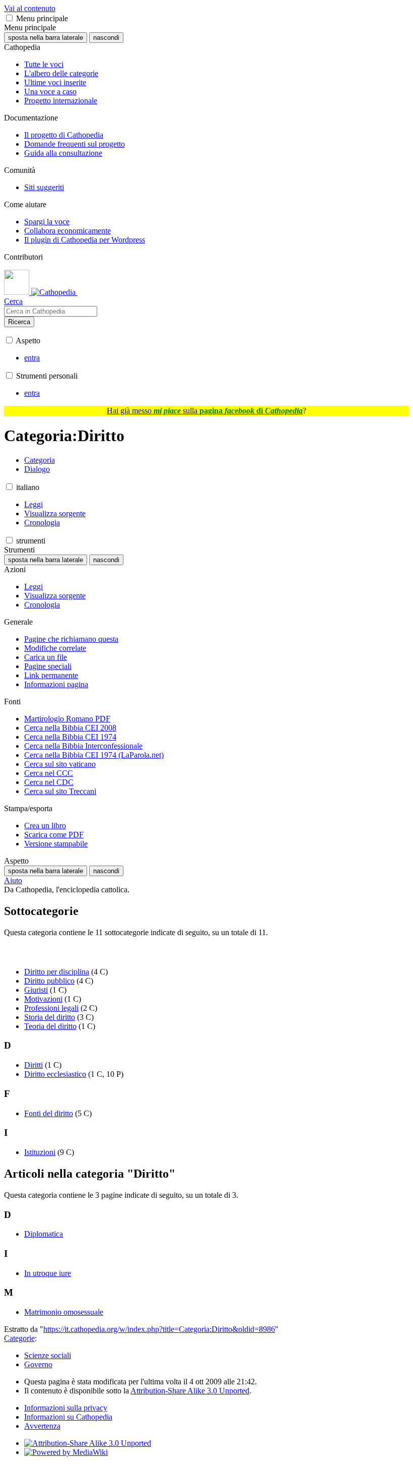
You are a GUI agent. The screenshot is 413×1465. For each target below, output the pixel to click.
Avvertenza (42, 1426)
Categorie (19, 1338)
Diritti (33, 1065)
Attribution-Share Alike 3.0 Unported (189, 1390)
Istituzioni (39, 1152)
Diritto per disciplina (56, 971)
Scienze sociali (47, 1355)
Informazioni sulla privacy (65, 1407)
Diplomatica (43, 1234)
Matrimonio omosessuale (63, 1312)
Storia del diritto (49, 1017)
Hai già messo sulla (205, 410)
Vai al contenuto (29, 8)
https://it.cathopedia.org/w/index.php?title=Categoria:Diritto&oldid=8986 (159, 1329)
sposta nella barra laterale (45, 37)
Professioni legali (51, 1008)
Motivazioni (43, 999)
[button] (9, 18)
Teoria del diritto (50, 1026)
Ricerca (19, 322)
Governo (38, 1364)
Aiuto (13, 880)
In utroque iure (47, 1273)
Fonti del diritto (48, 1113)
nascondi (106, 37)
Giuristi (36, 990)
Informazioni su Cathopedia (68, 1417)
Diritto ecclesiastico (55, 1074)
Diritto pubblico (49, 980)
